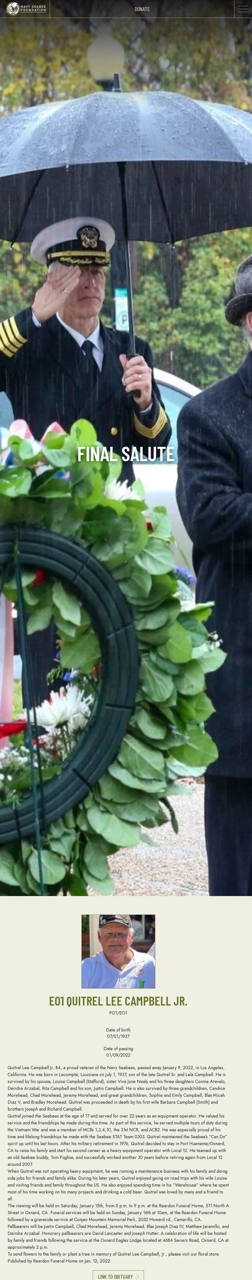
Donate (142, 8)
